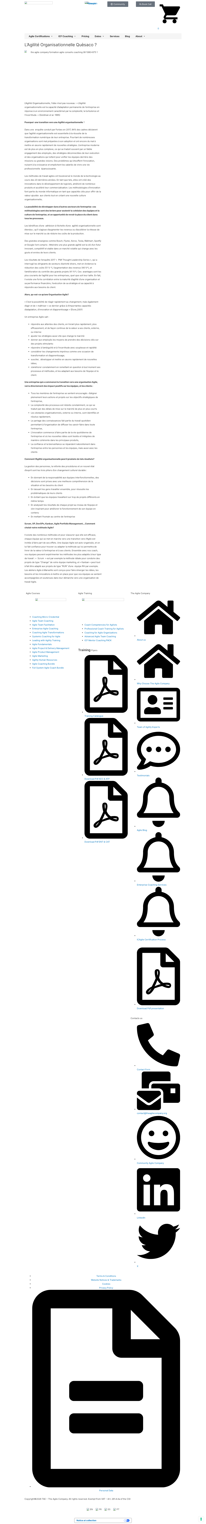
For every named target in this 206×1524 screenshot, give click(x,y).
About (139, 36)
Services (114, 36)
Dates (98, 36)
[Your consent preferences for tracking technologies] (201, 1519)
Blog (127, 36)
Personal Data (106, 1490)
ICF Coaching (65, 36)
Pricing (85, 36)
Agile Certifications (39, 36)
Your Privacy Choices (111, 1520)
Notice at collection (86, 1520)
